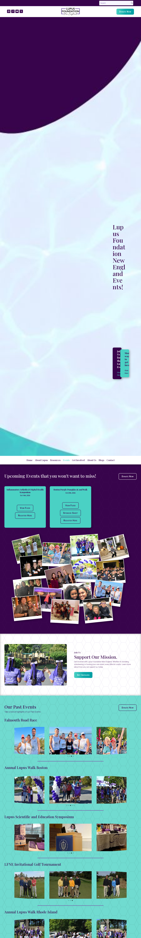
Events (66, 460)
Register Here (25, 515)
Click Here (126, 372)
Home (29, 460)
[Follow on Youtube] (17, 11)
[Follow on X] (21, 11)
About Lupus (41, 460)
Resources (55, 460)
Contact (111, 460)
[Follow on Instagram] (8, 11)
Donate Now (125, 11)
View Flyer (25, 508)
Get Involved (78, 460)
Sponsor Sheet (70, 513)
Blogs (101, 460)
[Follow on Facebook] (13, 11)
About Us (91, 460)
